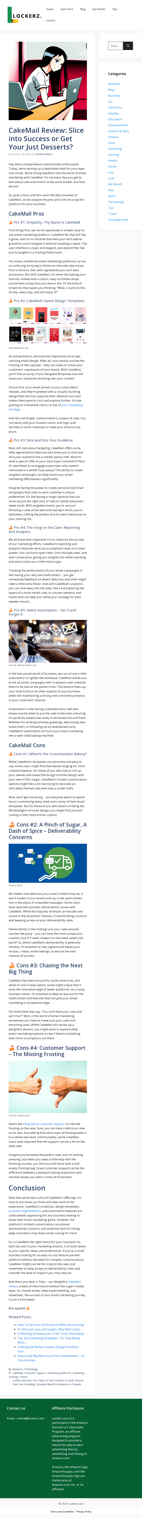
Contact (50, 20)
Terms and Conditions (62, 1511)
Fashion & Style (118, 131)
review (23, 1376)
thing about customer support (43, 1124)
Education (115, 119)
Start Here (66, 9)
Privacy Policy (84, 1511)
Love (111, 178)
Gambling (115, 149)
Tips (114, 9)
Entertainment (118, 125)
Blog (83, 9)
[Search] (128, 46)
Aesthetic (114, 84)
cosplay (113, 113)
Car (110, 101)
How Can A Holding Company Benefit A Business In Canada (47, 1384)
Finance (113, 137)
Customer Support (35, 1373)
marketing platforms (59, 1373)
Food (111, 143)
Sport (112, 196)
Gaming (113, 155)
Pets (111, 190)
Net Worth (98, 9)
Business (18, 1369)
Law (111, 172)
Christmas (115, 107)
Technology (31, 1369)
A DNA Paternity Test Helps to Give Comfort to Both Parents (48, 1380)
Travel (112, 214)
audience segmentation (25, 1211)
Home (50, 9)
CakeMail (18, 1373)
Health (112, 160)
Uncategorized (118, 220)
